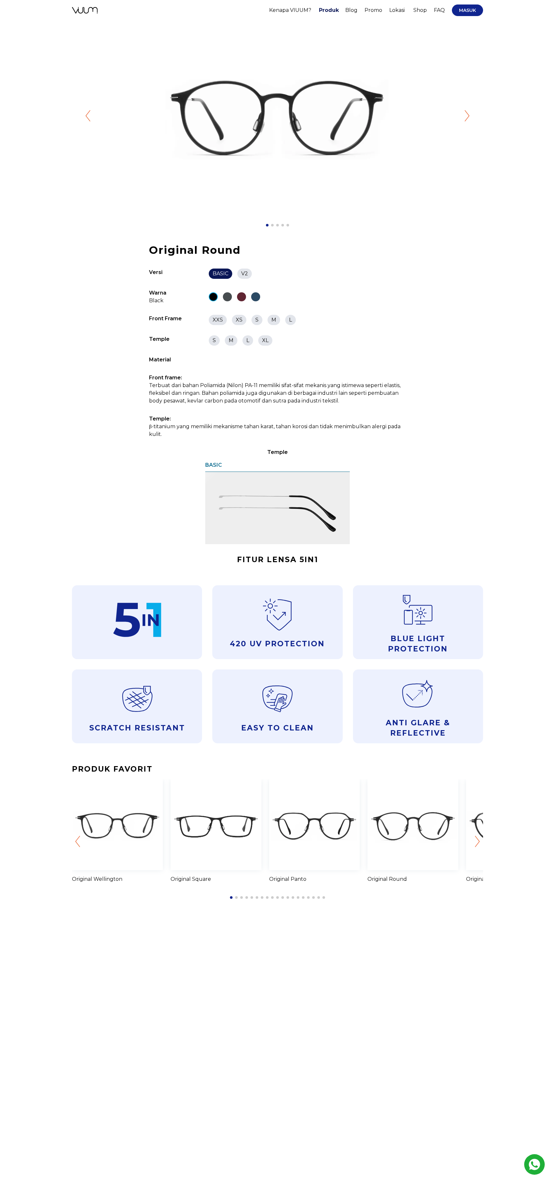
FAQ (439, 10)
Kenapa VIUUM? (290, 10)
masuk (467, 10)
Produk (329, 10)
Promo (373, 10)
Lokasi (397, 10)
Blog (351, 10)
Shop (420, 10)
